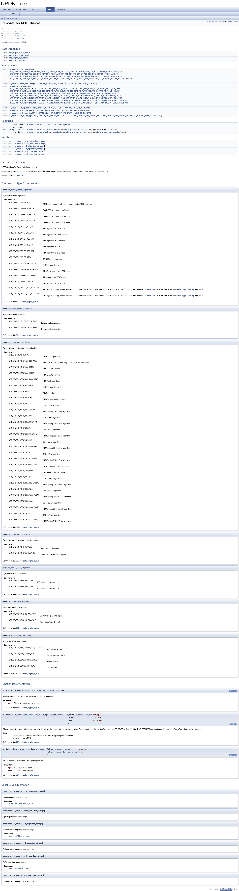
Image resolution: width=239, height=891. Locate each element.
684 (17, 708)
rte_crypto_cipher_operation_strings (29, 144)
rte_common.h (17, 38)
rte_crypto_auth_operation (20, 108)
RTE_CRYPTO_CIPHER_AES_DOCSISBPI (82, 79)
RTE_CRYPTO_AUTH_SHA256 (22, 96)
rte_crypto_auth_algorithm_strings (28, 146)
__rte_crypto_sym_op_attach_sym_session (42, 132)
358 (17, 628)
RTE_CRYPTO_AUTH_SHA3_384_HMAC (52, 103)
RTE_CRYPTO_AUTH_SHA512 (22, 98)
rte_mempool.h (17, 36)
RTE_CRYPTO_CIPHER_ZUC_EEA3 (23, 79)
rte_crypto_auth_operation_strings (28, 149)
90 (17, 335)
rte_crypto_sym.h (21, 175)
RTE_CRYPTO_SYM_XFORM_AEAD (147, 116)
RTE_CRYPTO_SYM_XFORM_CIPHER (117, 116)
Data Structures (211, 21)
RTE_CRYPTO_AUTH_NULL (21, 89)
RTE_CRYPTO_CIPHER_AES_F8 (105, 74)
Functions (229, 21)
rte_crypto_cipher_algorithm (21, 69)
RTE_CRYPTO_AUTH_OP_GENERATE (75, 108)
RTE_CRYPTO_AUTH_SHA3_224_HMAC (52, 101)
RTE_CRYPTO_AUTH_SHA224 (74, 93)
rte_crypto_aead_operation (20, 113)
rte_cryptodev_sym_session (108, 132)
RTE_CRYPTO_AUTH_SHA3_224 (23, 101)
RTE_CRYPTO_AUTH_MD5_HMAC (106, 91)
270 (17, 561)
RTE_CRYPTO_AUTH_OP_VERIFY (46, 108)
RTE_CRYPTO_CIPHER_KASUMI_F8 (75, 76)
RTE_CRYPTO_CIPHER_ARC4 (49, 76)
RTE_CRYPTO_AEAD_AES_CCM (46, 110)
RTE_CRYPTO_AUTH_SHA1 (21, 93)
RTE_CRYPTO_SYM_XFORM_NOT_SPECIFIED (52, 116)
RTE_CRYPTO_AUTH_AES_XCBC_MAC (25, 91)
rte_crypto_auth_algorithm (20, 86)
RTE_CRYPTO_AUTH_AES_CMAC (79, 89)
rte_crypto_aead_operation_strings (29, 154)
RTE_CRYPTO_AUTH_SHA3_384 (23, 103)
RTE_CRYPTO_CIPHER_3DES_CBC (51, 72)
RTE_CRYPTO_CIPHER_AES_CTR (50, 74)
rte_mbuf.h (16, 31)
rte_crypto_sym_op (17, 60)
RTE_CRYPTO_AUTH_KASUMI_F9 (55, 91)
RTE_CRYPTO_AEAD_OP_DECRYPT (76, 113)
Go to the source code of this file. (14, 42)
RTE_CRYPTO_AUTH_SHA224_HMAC (102, 93)
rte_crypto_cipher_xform (19, 53)
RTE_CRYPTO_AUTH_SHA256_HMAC (50, 96)
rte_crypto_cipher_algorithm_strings (29, 141)
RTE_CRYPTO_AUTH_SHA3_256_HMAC (112, 101)
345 (17, 594)
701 (17, 742)
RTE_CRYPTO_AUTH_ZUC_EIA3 (109, 98)
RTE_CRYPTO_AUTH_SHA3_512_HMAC (112, 103)
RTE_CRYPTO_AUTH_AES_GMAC (107, 89)
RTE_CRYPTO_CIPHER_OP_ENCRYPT (49, 84)
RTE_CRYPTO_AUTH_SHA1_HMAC (47, 93)
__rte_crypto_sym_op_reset (35, 125)
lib (2, 18)
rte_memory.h (17, 33)
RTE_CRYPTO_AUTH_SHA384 (78, 96)
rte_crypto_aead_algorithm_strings (29, 151)
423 (17, 674)
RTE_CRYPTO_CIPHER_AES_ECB (78, 74)
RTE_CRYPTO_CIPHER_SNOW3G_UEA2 (107, 76)
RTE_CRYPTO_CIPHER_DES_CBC (51, 79)
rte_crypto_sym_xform (18, 58)
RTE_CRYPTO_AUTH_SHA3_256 (82, 101)
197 (17, 527)
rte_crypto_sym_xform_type (20, 116)
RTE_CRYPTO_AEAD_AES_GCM (75, 110)
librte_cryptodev (11, 18)
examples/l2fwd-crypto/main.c (21, 804)
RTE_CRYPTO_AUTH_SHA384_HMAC (106, 96)
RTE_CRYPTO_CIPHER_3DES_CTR (79, 72)
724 (17, 775)
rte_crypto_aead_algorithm (20, 110)
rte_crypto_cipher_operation (21, 84)
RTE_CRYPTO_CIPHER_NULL (21, 72)
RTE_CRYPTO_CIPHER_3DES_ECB (108, 72)
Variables (235, 21)
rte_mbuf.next (150, 289)
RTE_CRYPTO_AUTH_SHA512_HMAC (50, 98)
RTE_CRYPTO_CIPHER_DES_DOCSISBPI (115, 79)
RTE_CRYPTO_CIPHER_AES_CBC (23, 74)
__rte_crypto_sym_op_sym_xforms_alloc (41, 129)
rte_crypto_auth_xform (19, 55)
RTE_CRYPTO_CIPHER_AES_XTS (23, 76)
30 (17, 302)
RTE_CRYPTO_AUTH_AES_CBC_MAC (50, 89)
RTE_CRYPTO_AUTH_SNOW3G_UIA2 (80, 98)
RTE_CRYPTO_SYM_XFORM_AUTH (88, 116)
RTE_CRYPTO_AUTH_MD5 (80, 91)
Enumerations (221, 21)
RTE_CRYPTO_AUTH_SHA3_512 (82, 103)
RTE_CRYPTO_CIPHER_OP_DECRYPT (80, 84)
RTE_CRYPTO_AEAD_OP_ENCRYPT (47, 113)
